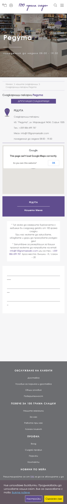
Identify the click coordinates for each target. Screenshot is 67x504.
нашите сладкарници (27, 84)
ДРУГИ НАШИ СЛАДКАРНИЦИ (33, 101)
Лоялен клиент (33, 429)
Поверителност (33, 396)
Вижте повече (21, 492)
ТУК (32, 477)
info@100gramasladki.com (35, 133)
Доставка (34, 378)
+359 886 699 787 (27, 128)
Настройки (34, 499)
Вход (33, 444)
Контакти (34, 462)
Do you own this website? (25, 163)
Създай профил (33, 450)
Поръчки (33, 456)
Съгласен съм (54, 499)
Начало (9, 84)
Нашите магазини (33, 411)
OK (53, 163)
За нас (33, 417)
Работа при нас (33, 423)
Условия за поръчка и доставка (33, 384)
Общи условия (33, 390)
